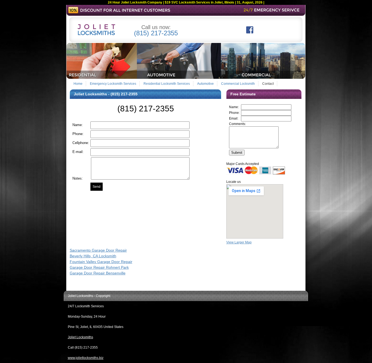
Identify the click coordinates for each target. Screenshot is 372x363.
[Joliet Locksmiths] (96, 34)
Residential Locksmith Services (167, 84)
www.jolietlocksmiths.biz (85, 358)
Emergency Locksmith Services (113, 84)
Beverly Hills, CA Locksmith (93, 256)
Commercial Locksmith (238, 84)
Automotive (205, 84)
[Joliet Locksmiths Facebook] (249, 32)
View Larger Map (239, 242)
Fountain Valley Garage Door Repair (101, 261)
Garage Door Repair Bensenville (98, 273)
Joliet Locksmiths (80, 337)
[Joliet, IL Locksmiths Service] (185, 78)
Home (78, 84)
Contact (268, 84)
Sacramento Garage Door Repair (98, 250)
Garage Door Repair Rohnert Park (99, 267)
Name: (234, 107)
